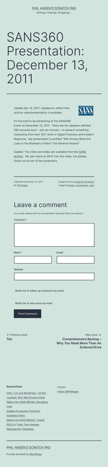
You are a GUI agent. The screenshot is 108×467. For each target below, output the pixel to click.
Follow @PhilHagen (68, 391)
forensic (71, 185)
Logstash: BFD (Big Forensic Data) (26, 397)
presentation (82, 185)
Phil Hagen (22, 185)
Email (60, 252)
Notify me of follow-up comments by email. (39, 290)
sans (92, 185)
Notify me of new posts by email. (34, 303)
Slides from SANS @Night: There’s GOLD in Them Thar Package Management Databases (26, 424)
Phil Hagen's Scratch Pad (54, 8)
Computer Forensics (84, 181)
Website (18, 269)
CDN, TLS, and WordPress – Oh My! (26, 393)
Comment (20, 219)
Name (18, 252)
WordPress (36, 454)
